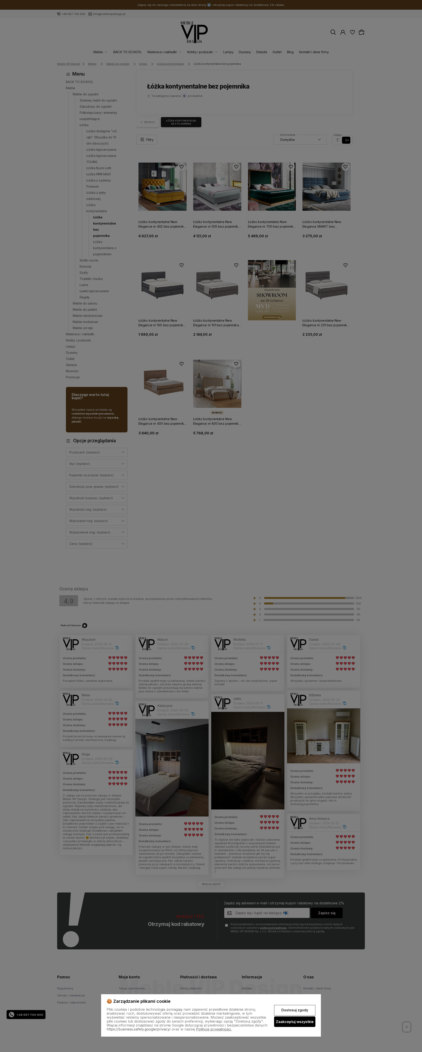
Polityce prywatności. (214, 1029)
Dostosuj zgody (294, 1010)
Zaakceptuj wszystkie (295, 1021)
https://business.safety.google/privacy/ (139, 1029)
